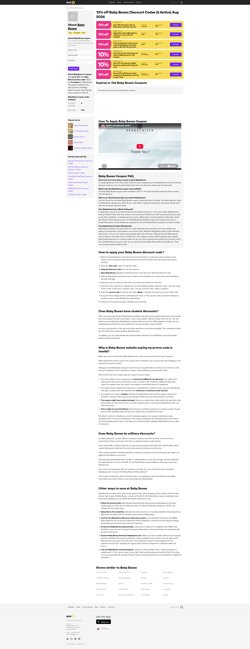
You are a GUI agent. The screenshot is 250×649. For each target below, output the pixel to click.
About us (139, 2)
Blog (96, 607)
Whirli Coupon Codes (76, 173)
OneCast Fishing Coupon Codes (78, 183)
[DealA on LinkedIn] (79, 639)
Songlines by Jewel (146, 583)
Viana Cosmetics (101, 572)
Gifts (83, 33)
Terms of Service (70, 644)
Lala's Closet (100, 595)
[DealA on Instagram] (71, 639)
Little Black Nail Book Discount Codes (80, 177)
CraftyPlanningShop (102, 578)
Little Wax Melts (123, 589)
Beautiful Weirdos (101, 583)
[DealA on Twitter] (67, 639)
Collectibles (77, 33)
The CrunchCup (168, 583)
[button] (132, 25)
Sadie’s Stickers (168, 572)
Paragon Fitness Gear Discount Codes (80, 162)
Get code (175, 25)
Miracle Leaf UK (101, 589)
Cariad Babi (167, 589)
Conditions (71, 60)
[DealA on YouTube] (75, 639)
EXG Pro (121, 583)
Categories (111, 2)
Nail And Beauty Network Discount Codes (78, 168)
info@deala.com (74, 634)
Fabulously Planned (124, 578)
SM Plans (144, 578)
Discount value (72, 55)
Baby (70, 33)
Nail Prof (165, 578)
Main (68, 8)
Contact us (111, 607)
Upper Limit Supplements (126, 595)
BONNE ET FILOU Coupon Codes (78, 189)
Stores (119, 2)
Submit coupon (73, 68)
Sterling (165, 595)
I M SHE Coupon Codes (77, 194)
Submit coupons (129, 2)
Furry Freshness (145, 595)
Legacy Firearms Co (125, 572)
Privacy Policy (80, 644)
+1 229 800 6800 (75, 632)
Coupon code (72, 50)
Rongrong (144, 572)
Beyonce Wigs (145, 589)
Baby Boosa (76, 26)
